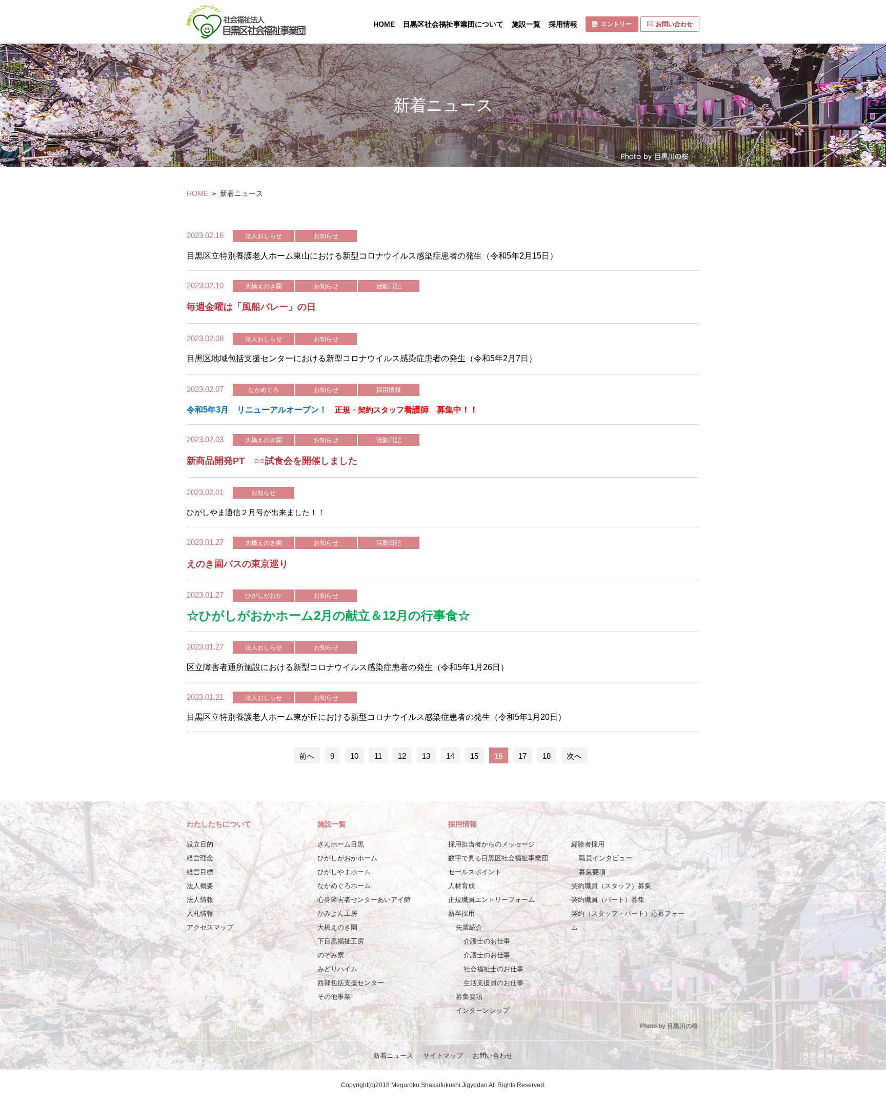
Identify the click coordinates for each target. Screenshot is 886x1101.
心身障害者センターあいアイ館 (364, 899)
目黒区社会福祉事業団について (453, 24)
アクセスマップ (210, 927)
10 (354, 756)
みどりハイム (337, 969)
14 (450, 756)
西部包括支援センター (350, 983)
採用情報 (563, 24)
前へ (306, 756)
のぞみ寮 (330, 955)
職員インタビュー (605, 858)
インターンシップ (482, 1010)
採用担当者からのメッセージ (491, 844)
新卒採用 (461, 913)
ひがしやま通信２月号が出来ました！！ (256, 512)
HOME (384, 24)
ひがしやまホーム (344, 872)
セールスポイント (474, 872)
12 (402, 756)
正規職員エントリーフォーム (491, 899)
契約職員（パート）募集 (608, 899)
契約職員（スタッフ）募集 (611, 886)
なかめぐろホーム (344, 886)
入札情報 (200, 913)
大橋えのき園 (337, 927)
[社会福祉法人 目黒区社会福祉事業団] (246, 21)
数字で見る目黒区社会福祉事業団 (498, 858)
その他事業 (334, 996)
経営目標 (200, 872)
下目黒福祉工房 (340, 941)
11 (378, 756)
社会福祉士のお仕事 (493, 969)
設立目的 (200, 844)
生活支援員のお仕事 (493, 983)
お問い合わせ (674, 24)
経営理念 (200, 858)
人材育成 (461, 886)
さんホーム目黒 (340, 844)
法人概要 (200, 886)
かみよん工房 (337, 913)
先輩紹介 (469, 927)
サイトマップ (443, 1055)
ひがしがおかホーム (347, 858)
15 (474, 756)
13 (426, 756)
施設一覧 (526, 24)
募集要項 (469, 996)
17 (522, 756)
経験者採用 (588, 844)
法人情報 (200, 899)
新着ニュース (393, 1055)
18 (546, 756)
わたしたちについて (219, 824)
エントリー (616, 24)
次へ (574, 756)
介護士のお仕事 (487, 941)
